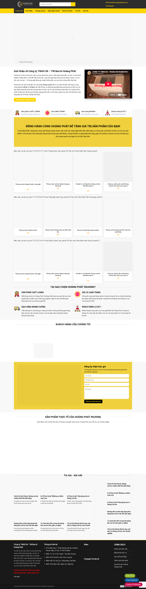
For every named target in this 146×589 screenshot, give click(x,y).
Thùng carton (40, 11)
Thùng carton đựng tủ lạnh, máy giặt (28, 184)
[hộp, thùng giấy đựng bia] (28, 459)
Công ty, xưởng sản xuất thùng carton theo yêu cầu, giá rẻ (118, 185)
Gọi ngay (17, 576)
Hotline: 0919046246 (134, 584)
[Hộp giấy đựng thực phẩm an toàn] (58, 459)
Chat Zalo (130, 576)
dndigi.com (51, 586)
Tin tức (77, 11)
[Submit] (73, 4)
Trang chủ (19, 11)
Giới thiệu (28, 11)
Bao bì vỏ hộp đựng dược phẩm (88, 230)
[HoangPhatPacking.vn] (25, 4)
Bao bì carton (67, 11)
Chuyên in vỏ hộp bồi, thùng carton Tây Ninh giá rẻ (88, 185)
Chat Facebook (132, 580)
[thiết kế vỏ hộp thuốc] (87, 459)
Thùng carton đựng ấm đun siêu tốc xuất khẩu (118, 231)
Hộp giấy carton (54, 11)
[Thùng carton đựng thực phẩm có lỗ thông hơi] (28, 436)
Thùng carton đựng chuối (28, 230)
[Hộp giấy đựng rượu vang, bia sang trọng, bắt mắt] (117, 436)
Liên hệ (85, 11)
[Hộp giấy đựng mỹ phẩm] (117, 459)
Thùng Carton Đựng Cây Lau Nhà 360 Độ (58, 231)
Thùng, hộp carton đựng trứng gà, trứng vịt (58, 185)
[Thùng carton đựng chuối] (58, 436)
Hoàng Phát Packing (33, 586)
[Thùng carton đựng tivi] (87, 436)
